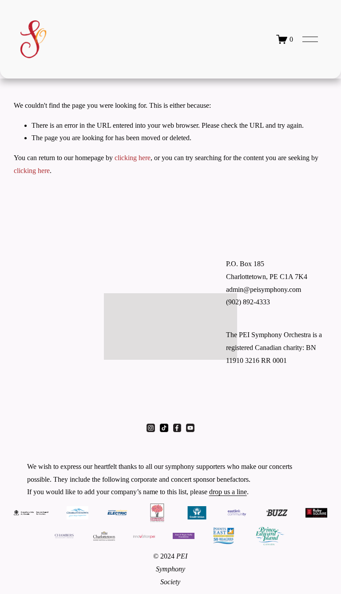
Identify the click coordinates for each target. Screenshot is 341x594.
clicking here (133, 157)
